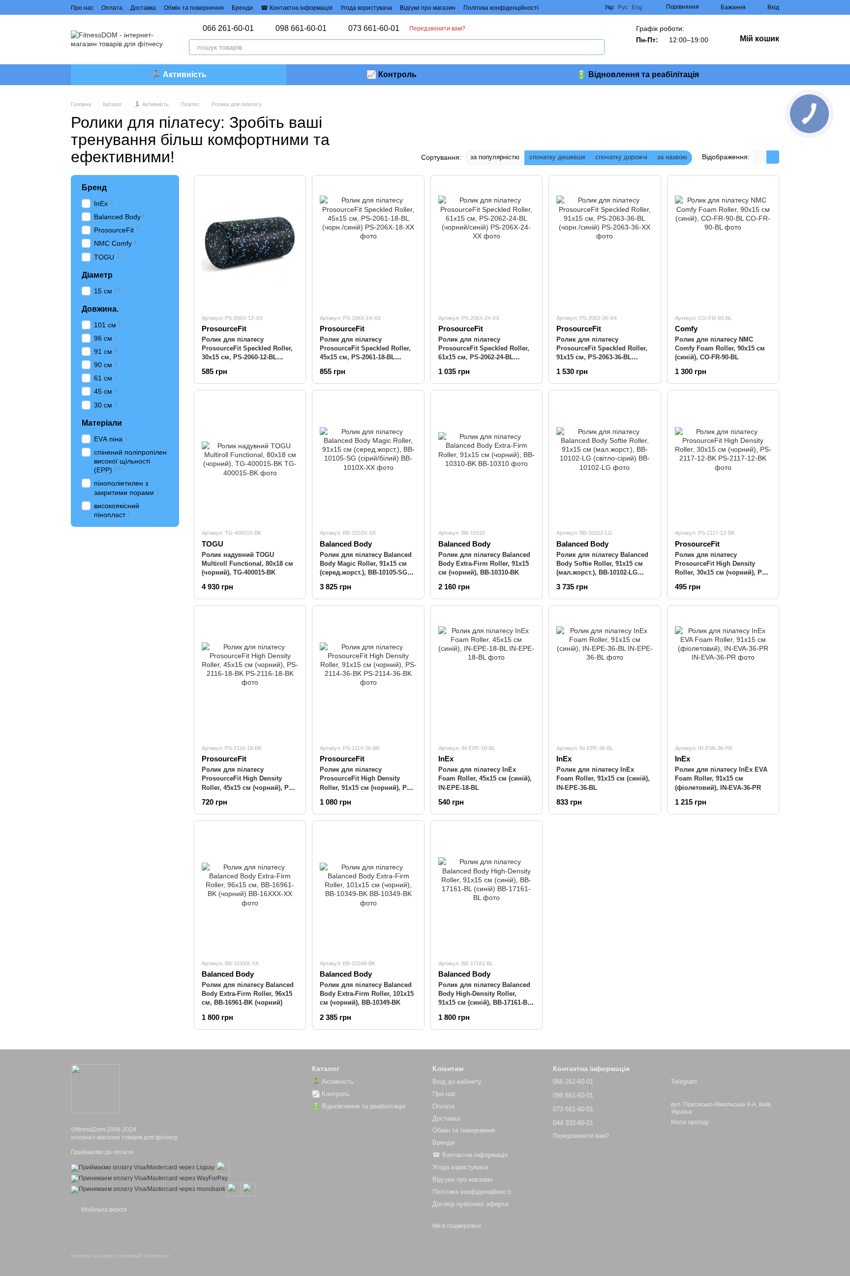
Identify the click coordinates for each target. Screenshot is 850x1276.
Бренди (242, 7)
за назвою (672, 157)
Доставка (143, 7)
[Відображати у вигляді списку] (772, 157)
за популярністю (494, 157)
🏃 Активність (179, 74)
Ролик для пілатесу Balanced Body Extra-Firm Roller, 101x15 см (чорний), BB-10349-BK (367, 993)
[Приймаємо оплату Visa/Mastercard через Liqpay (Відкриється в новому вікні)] (142, 1167)
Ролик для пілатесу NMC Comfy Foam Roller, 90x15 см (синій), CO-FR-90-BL (720, 348)
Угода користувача (366, 7)
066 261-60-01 (228, 28)
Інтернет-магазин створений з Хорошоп (120, 1256)
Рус (623, 7)
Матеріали (102, 422)
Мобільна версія (103, 1209)
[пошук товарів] (597, 47)
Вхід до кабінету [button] (457, 1081)
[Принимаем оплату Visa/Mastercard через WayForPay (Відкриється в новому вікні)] (149, 1178)
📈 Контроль (391, 74)
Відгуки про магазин (427, 7)
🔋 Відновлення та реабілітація (638, 74)
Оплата (111, 7)
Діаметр (97, 274)
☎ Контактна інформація (297, 7)
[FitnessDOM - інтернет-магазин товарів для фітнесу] (95, 1088)
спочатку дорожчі (621, 157)
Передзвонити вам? (437, 28)
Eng (637, 7)
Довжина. (100, 308)
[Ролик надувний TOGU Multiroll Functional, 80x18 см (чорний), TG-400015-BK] (250, 459)
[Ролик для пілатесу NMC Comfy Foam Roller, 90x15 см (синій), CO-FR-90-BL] (723, 244)
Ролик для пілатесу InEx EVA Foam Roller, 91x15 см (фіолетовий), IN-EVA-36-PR (721, 778)
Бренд (94, 187)
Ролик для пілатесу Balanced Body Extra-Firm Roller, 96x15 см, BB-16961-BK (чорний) (248, 993)
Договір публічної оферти (470, 1204)
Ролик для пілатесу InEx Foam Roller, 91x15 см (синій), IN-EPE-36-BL (603, 778)
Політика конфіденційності (501, 7)
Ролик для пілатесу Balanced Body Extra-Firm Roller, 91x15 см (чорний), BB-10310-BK (484, 563)
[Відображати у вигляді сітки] (760, 157)
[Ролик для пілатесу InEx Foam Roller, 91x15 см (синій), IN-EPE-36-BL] (604, 674)
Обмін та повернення (194, 7)
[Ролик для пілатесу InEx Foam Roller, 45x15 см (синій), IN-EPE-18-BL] (486, 674)
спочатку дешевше (557, 157)
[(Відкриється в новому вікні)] (223, 1167)
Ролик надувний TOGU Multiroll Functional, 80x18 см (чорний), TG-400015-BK (247, 563)
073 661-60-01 (373, 28)
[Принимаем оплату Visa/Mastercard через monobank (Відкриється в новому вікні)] (148, 1189)
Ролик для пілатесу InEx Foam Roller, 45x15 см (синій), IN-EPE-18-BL (485, 778)
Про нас (82, 7)
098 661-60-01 (301, 28)
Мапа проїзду (690, 1122)
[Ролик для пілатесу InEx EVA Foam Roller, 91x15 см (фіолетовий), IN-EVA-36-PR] (723, 674)
